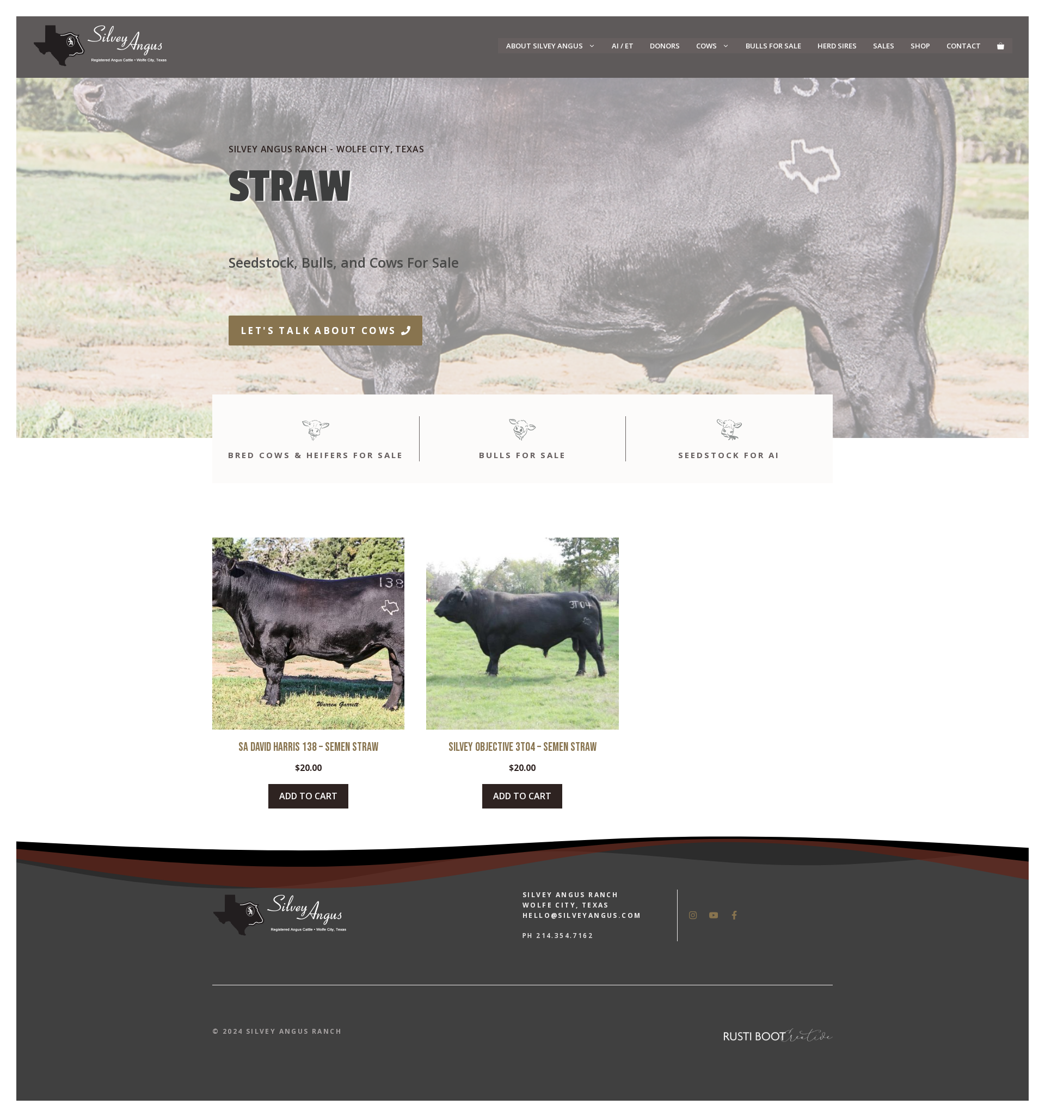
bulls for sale (522, 454)
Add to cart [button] (308, 796)
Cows (706, 46)
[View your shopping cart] (1000, 45)
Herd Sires (837, 46)
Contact (963, 46)
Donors (665, 46)
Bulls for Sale (773, 46)
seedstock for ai (729, 454)
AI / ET (623, 46)
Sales (883, 46)
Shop (920, 46)
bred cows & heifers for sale (315, 454)
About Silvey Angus (544, 46)
